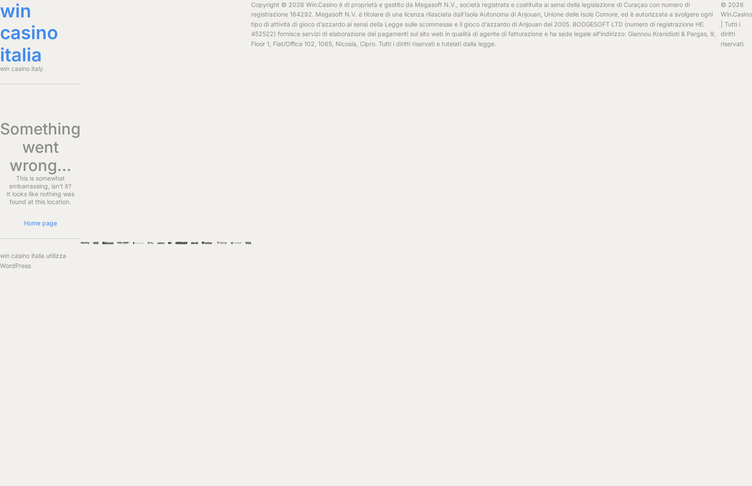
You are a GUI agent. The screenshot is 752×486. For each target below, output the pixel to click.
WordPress (15, 265)
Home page (40, 223)
